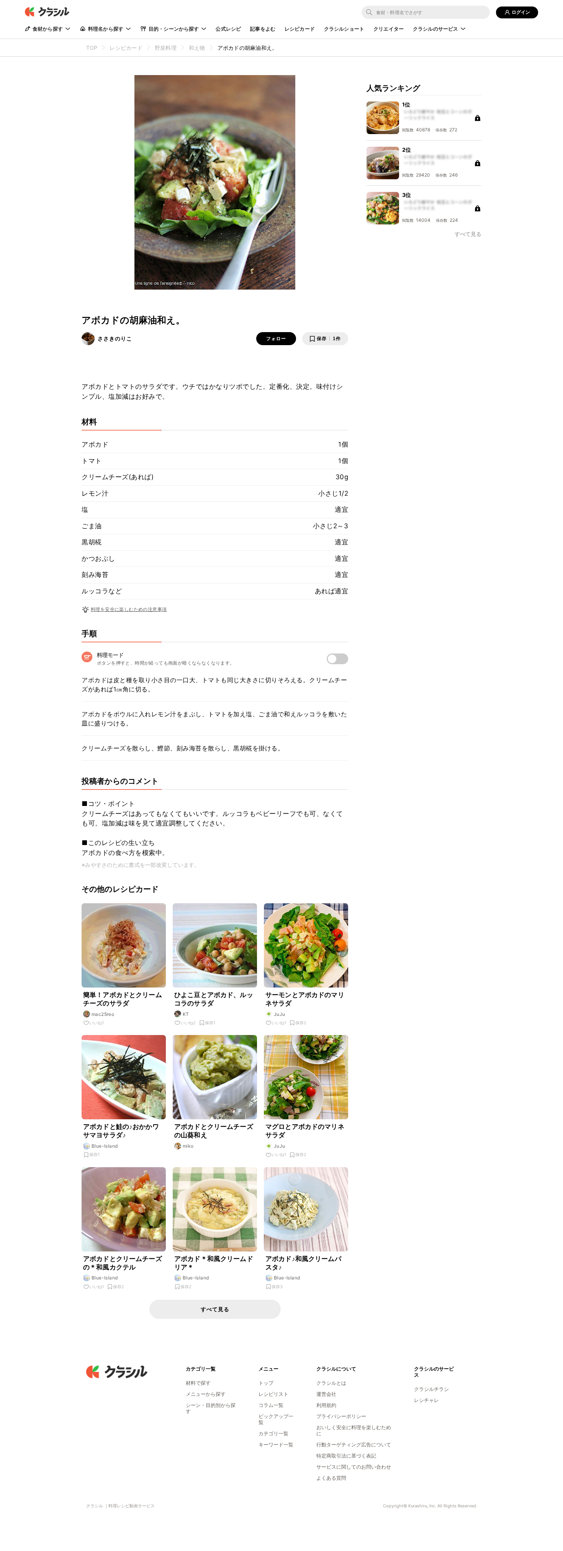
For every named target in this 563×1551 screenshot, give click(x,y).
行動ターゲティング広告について (353, 1444)
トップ (266, 1383)
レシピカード (300, 29)
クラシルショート (344, 29)
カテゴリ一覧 (273, 1433)
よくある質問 (331, 1478)
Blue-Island (105, 1146)
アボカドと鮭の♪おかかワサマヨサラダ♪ (121, 1131)
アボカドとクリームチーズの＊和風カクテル (122, 1263)
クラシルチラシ (431, 1389)
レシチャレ (426, 1400)
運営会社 (326, 1394)
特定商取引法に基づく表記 (346, 1456)
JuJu (279, 1014)
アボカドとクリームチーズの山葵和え (213, 1131)
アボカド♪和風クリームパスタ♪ (303, 1263)
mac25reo (103, 1014)
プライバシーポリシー (341, 1416)
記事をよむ (262, 29)
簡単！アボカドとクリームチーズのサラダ (122, 999)
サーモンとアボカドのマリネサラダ (304, 999)
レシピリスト (273, 1394)
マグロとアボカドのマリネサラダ (304, 1131)
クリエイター (388, 29)
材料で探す (198, 1383)
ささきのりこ (115, 338)
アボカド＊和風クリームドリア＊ (213, 1263)
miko (188, 1146)
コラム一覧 (271, 1405)
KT (186, 1014)
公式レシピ (228, 29)
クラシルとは (331, 1383)
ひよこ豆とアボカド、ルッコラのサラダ (213, 999)
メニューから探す (206, 1394)
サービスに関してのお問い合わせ (353, 1467)
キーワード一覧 (276, 1444)
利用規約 (326, 1405)
